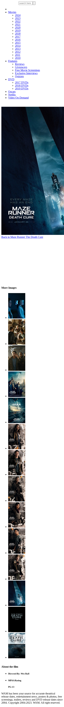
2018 (17, 33)
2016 (17, 39)
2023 (17, 18)
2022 (17, 21)
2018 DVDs (21, 85)
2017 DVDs (21, 82)
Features (12, 61)
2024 (17, 15)
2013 (17, 48)
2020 (17, 27)
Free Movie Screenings (27, 70)
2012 (17, 51)
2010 (17, 58)
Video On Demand (18, 97)
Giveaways (21, 67)
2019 (17, 30)
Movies (12, 12)
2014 (17, 45)
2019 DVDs (21, 88)
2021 (17, 24)
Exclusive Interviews (26, 73)
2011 (17, 54)
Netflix (12, 94)
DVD (11, 79)
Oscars (12, 91)
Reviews (19, 64)
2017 (17, 36)
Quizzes (19, 76)
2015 (17, 42)
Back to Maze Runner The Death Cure (22, 237)
